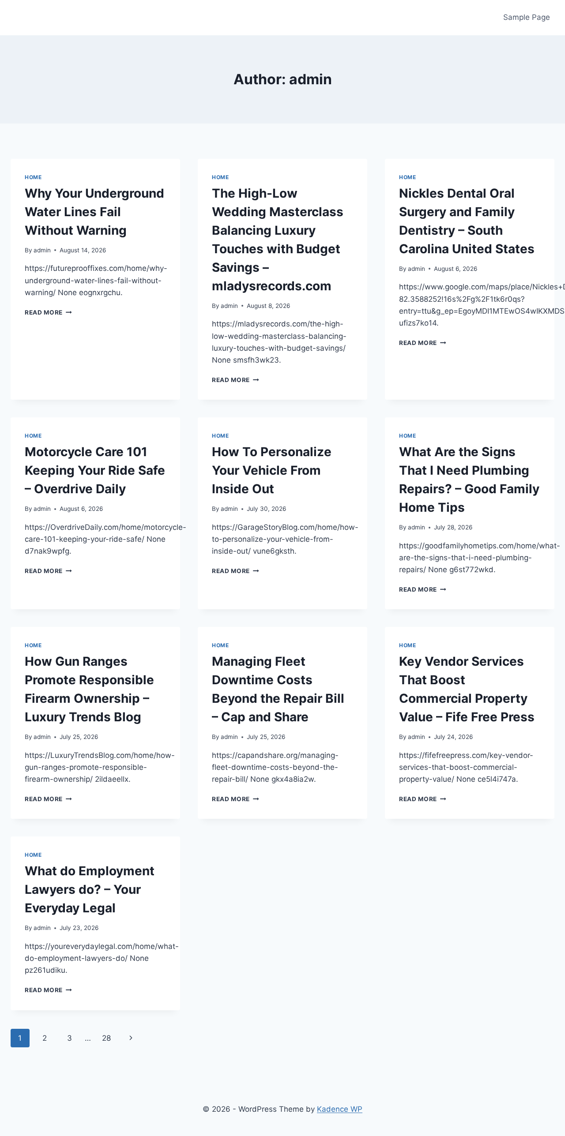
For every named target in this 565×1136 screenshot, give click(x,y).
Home (33, 177)
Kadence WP (339, 1109)
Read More (48, 312)
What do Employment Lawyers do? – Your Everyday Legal (89, 889)
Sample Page (526, 17)
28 (106, 1038)
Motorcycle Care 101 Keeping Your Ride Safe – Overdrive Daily (95, 470)
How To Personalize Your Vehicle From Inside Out (271, 470)
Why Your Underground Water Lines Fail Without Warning (94, 212)
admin (42, 250)
